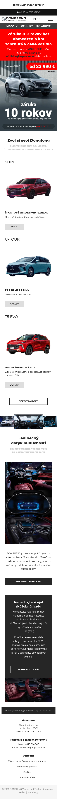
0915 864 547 (32, 52)
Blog (36, 19)
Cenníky (27, 26)
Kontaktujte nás (28, 669)
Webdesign (33, 792)
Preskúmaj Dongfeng (28, 582)
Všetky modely (28, 401)
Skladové (43, 26)
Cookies (27, 772)
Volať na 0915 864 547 (29, 12)
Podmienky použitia (27, 766)
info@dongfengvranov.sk (20, 56)
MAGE (31, 49)
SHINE (40, 49)
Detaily (14, 227)
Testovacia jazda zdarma (28, 5)
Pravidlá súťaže (27, 777)
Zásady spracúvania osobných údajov (27, 761)
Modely (11, 26)
